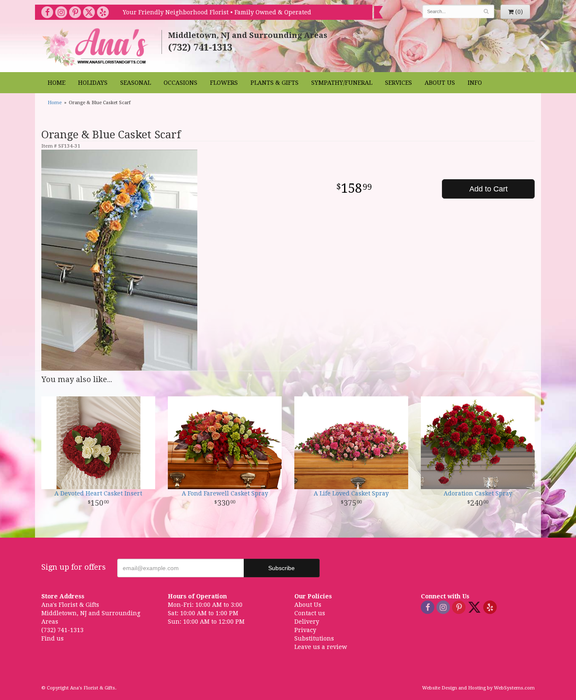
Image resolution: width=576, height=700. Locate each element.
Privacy (305, 630)
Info (475, 82)
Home (56, 82)
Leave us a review (320, 646)
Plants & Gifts (274, 82)
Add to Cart (488, 189)
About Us (440, 82)
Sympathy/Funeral (341, 82)
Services (398, 82)
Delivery (306, 621)
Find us (52, 638)
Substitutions (314, 638)
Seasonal (135, 82)
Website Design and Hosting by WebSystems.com (478, 688)
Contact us (309, 613)
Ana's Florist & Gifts (96, 47)
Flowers (224, 82)
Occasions (180, 82)
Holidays (93, 82)
